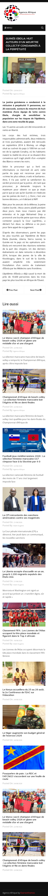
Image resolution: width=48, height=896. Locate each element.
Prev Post (13, 290)
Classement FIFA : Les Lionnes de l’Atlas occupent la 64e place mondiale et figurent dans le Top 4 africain (24, 633)
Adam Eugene (18, 525)
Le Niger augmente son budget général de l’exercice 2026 (24, 734)
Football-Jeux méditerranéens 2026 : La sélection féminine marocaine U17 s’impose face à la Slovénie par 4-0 (24, 459)
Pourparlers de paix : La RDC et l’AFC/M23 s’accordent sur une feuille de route (24, 776)
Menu (9, 28)
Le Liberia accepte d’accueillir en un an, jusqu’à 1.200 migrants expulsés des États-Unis (23, 574)
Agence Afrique (19, 94)
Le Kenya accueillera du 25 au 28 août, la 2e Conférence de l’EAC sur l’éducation (23, 692)
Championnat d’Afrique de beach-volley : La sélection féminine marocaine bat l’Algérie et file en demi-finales (24, 400)
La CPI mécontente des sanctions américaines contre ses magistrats (21, 516)
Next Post (34, 290)
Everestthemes (27, 892)
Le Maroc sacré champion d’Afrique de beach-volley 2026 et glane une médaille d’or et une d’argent (23, 340)
